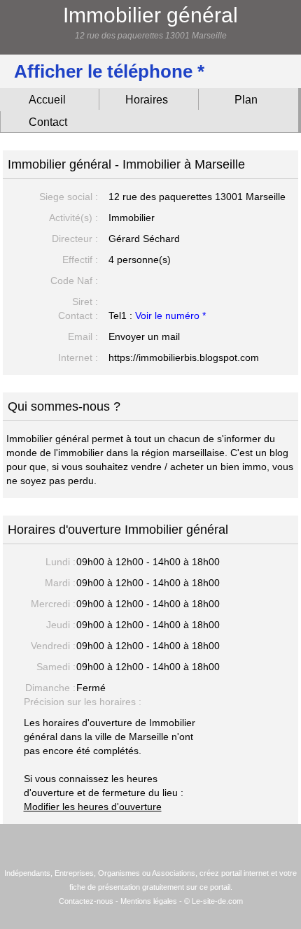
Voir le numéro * (170, 315)
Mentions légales (148, 901)
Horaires (146, 100)
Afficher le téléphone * (109, 71)
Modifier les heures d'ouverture (93, 806)
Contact (48, 122)
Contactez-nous (86, 901)
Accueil (47, 100)
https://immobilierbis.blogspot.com (183, 357)
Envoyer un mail (144, 336)
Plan (246, 100)
